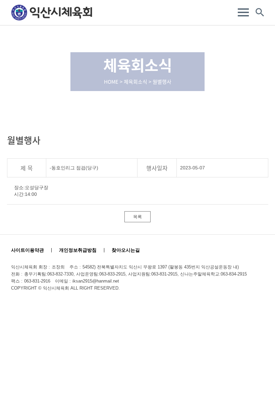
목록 (137, 216)
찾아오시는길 (126, 250)
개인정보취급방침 (78, 250)
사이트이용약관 (27, 250)
